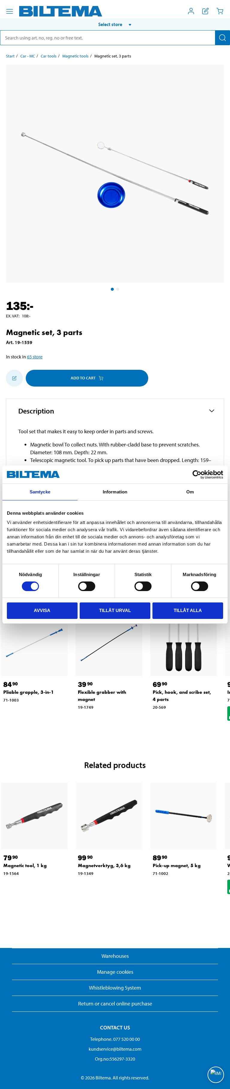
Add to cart (83, 378)
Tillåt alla (188, 610)
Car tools (49, 56)
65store (35, 357)
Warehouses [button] (115, 955)
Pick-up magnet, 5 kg (177, 865)
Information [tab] (115, 491)
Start (10, 56)
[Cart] (220, 11)
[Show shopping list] (205, 11)
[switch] (86, 586)
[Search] (222, 37)
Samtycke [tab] (40, 491)
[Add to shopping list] (14, 378)
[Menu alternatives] (9, 11)
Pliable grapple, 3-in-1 (28, 692)
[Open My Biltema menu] (191, 11)
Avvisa (42, 610)
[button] (115, 24)
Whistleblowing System (115, 987)
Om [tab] (190, 491)
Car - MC (27, 56)
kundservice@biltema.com (115, 1049)
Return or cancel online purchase (115, 1003)
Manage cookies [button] (115, 971)
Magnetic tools (75, 56)
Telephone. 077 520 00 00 (115, 1039)
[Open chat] (215, 1074)
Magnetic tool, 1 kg (25, 865)
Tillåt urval (115, 610)
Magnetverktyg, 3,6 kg (104, 865)
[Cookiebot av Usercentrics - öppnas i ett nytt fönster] (197, 474)
